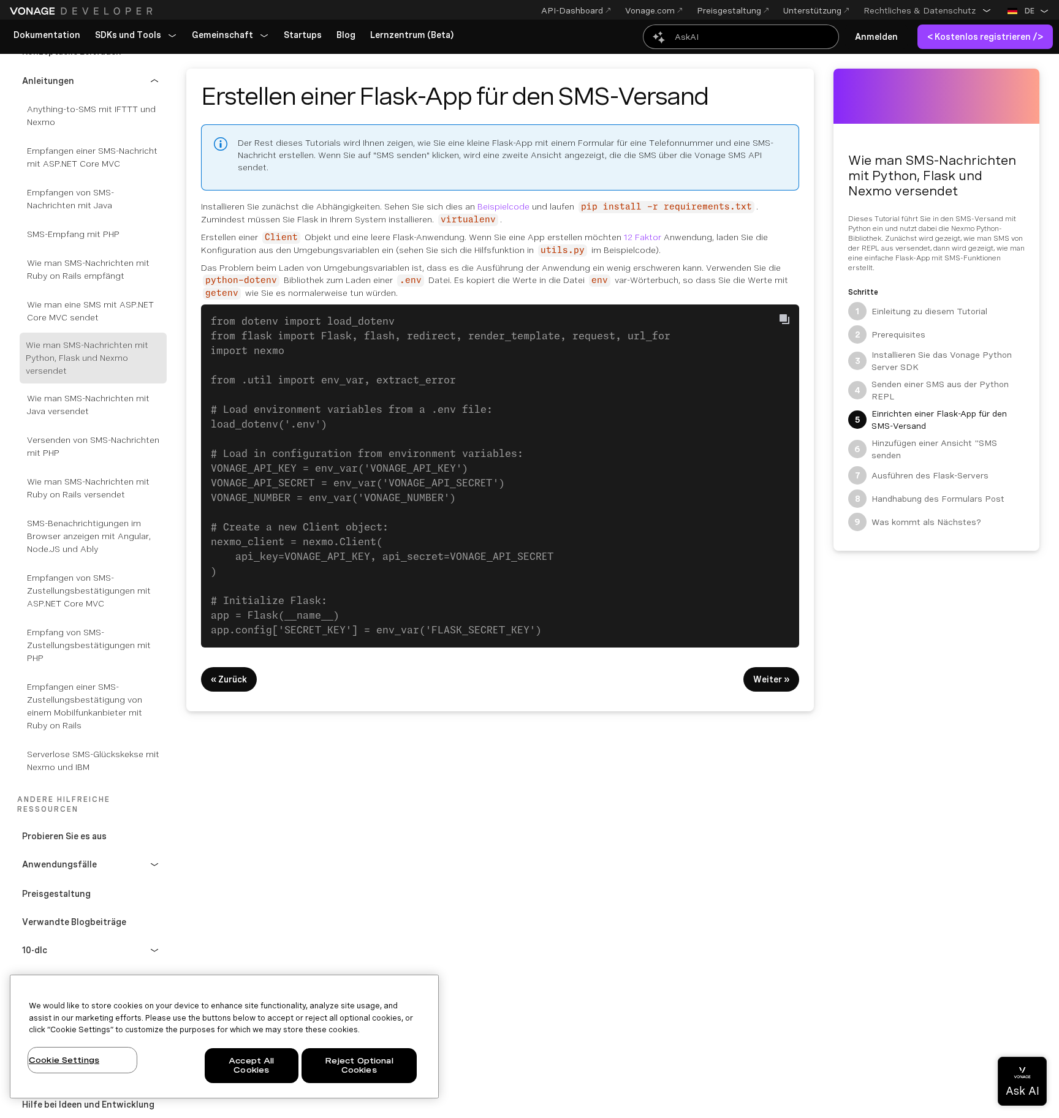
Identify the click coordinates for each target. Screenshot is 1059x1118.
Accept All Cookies (251, 1065)
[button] (928, 10)
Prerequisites (890, 334)
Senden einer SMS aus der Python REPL (931, 390)
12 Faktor (642, 237)
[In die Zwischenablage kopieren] (784, 319)
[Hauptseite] (83, 11)
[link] (47, 35)
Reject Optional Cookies (359, 1065)
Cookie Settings (64, 1060)
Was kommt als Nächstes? (917, 522)
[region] (224, 1036)
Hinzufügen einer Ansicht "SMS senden (925, 449)
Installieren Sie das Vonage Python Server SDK (933, 361)
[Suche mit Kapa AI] (741, 37)
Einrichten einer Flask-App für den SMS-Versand (931, 420)
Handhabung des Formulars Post (930, 499)
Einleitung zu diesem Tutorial (921, 311)
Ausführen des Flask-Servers (922, 475)
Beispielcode (503, 206)
